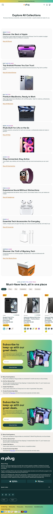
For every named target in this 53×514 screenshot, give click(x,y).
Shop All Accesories (8, 227)
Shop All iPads (6, 135)
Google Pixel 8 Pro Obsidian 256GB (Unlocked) (8, 319)
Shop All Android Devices (9, 72)
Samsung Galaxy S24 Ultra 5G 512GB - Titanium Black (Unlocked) (32, 319)
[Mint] (7, 329)
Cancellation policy (38, 506)
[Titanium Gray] (30, 329)
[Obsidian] (9, 329)
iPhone (10, 289)
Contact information (5, 509)
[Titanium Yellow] (25, 331)
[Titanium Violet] (39, 329)
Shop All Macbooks (8, 103)
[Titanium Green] (33, 329)
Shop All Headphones (8, 197)
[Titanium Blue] (28, 329)
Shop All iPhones (7, 41)
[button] (2, 4)
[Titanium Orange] (36, 329)
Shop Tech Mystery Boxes (10, 258)
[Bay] (4, 329)
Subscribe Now (13, 367)
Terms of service (29, 506)
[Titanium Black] (25, 329)
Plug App (12, 393)
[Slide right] (50, 314)
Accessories (37, 289)
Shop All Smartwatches (9, 166)
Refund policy (12, 506)
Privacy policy (20, 506)
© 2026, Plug (4, 506)
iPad (16, 289)
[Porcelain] (12, 329)
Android (3, 289)
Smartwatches (23, 289)
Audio (30, 289)
